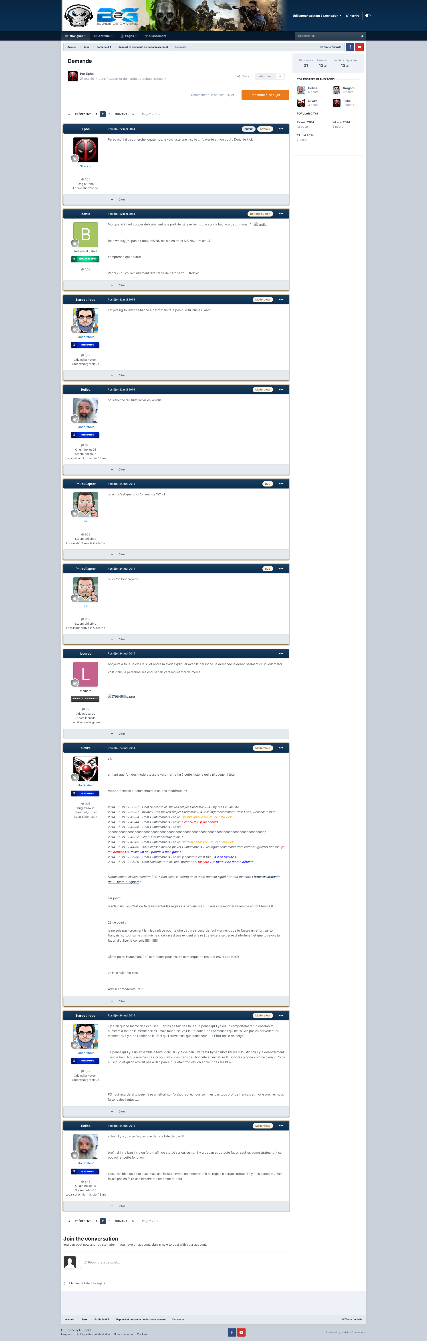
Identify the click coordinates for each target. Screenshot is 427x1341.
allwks (86, 748)
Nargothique (85, 299)
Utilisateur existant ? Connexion (316, 15)
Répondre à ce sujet (265, 95)
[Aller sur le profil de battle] (85, 234)
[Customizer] (368, 16)
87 (87, 709)
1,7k (87, 355)
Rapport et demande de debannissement (136, 78)
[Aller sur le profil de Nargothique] (85, 320)
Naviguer (76, 36)
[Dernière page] (133, 114)
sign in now (160, 1244)
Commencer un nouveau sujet (212, 95)
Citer (122, 199)
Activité (104, 36)
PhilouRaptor (86, 484)
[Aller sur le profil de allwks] (85, 768)
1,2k (87, 269)
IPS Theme (68, 1330)
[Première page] (69, 114)
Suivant (121, 114)
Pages (129, 36)
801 (87, 803)
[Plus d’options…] (281, 129)
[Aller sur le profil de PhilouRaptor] (85, 504)
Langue (66, 1334)
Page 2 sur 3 (150, 114)
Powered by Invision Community (346, 1332)
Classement (157, 36)
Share (245, 76)
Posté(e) (121, 129)
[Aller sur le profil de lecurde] (85, 674)
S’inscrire (353, 15)
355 (87, 179)
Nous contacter (123, 1334)
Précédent (83, 114)
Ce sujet (347, 35)
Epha (90, 74)
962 (87, 534)
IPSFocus (85, 1330)
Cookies (142, 1334)
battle (85, 214)
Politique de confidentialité (93, 1334)
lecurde (85, 653)
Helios (86, 389)
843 (87, 445)
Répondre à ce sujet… (103, 1262)
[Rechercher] (362, 36)
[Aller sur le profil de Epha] (73, 76)
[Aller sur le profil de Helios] (85, 410)
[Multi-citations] (112, 199)
